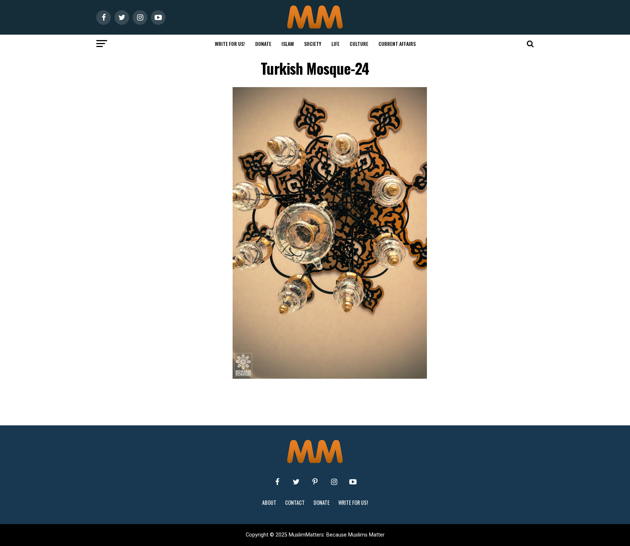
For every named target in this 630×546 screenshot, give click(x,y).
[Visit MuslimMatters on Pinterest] (315, 482)
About (269, 502)
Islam (287, 43)
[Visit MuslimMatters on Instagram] (334, 482)
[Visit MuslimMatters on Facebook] (277, 482)
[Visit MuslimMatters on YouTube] (353, 482)
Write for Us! (230, 43)
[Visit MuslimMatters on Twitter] (296, 482)
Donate (263, 43)
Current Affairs (397, 43)
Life (335, 43)
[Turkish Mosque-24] (330, 376)
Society (312, 43)
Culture (359, 43)
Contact (295, 502)
